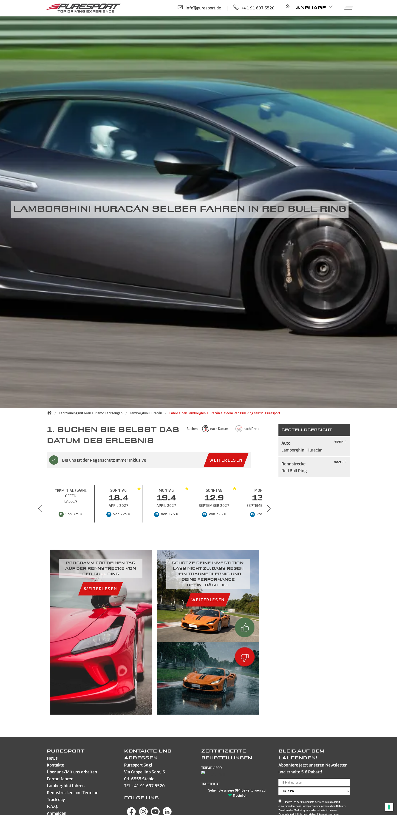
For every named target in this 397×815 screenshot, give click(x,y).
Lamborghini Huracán (146, 413)
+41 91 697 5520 (148, 785)
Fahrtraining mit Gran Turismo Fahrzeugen (90, 413)
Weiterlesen (226, 460)
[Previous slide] (40, 508)
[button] (347, 7)
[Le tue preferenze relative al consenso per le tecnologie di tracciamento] (389, 807)
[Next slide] (268, 508)
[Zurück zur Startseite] (50, 412)
